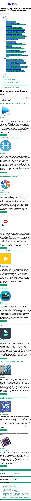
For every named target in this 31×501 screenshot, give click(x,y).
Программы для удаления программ (15, 48)
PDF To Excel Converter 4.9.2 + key (12, 491)
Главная (5, 16)
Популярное (6, 18)
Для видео (5, 20)
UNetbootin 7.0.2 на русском (10, 490)
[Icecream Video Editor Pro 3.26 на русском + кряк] (5, 264)
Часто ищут (6, 58)
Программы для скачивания (13, 65)
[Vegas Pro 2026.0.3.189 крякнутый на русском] (5, 116)
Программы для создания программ (15, 70)
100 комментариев (4, 192)
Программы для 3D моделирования (15, 61)
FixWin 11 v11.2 (7, 489)
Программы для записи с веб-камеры (15, 30)
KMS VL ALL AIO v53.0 (9, 486)
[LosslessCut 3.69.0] (5, 301)
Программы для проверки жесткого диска (17, 66)
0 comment (2, 153)
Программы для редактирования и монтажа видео (16, 85)
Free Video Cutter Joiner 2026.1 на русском (11, 361)
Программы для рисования (13, 50)
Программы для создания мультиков (15, 38)
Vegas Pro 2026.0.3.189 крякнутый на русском (12, 103)
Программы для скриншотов (13, 69)
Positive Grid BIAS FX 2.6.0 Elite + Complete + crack (16, 494)
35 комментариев (4, 450)
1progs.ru (11, 3)
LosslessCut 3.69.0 (4, 288)
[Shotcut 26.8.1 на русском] (5, 228)
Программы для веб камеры (13, 23)
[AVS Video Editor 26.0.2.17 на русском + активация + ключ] (5, 447)
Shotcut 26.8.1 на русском (7, 215)
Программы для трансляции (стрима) (15, 35)
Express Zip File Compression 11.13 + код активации (16, 493)
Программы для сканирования (14, 54)
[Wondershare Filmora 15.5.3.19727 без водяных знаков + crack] (5, 338)
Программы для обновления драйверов (16, 62)
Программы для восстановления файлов (16, 67)
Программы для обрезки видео (14, 27)
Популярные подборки (9, 40)
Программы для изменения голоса (15, 52)
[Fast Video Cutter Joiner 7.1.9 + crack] (5, 151)
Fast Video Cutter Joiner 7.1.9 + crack (9, 137)
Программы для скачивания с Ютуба (15, 32)
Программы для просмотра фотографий (16, 63)
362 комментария (4, 341)
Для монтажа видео (11, 42)
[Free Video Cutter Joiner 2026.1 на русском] (5, 374)
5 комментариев (4, 230)
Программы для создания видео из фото (16, 36)
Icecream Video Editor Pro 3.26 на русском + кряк (13, 250)
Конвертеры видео (11, 22)
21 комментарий (4, 266)
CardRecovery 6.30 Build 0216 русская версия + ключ (16, 495)
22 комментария (4, 414)
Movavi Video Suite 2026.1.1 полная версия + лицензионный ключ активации (12, 175)
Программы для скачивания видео (15, 31)
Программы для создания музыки (14, 59)
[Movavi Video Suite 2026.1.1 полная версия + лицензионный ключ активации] (5, 189)
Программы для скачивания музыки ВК (16, 51)
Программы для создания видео (14, 34)
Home (4, 74)
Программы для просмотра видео (14, 28)
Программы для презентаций (13, 47)
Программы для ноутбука (9, 79)
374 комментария (4, 119)
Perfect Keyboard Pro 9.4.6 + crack (11, 485)
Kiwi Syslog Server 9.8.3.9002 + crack (12, 487)
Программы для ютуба (12, 39)
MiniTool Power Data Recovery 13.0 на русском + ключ (17, 497)
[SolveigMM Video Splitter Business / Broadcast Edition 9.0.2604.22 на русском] (5, 411)
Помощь (5, 19)
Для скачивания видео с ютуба (14, 43)
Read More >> (3, 135)
